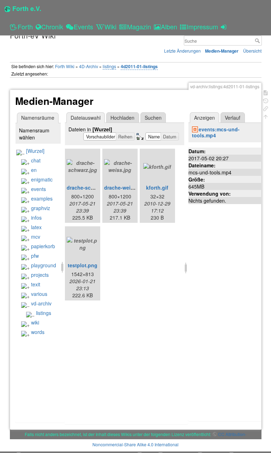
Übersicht (252, 51)
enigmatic (42, 179)
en (34, 169)
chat (36, 160)
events (38, 188)
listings (109, 66)
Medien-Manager (222, 51)
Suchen (153, 117)
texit (35, 284)
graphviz (40, 207)
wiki (35, 322)
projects (40, 274)
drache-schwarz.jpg (90, 187)
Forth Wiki (64, 66)
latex (36, 227)
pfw (35, 255)
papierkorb (43, 246)
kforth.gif (157, 187)
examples (42, 198)
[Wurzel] (35, 150)
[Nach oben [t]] (265, 116)
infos (36, 217)
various (39, 293)
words (37, 331)
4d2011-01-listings (139, 66)
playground (43, 265)
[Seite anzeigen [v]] (265, 92)
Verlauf (232, 117)
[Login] (224, 26)
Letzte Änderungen (182, 51)
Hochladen (122, 117)
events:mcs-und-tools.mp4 (216, 132)
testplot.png (82, 265)
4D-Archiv (88, 66)
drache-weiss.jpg (124, 187)
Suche (258, 40)
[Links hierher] (265, 108)
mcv (35, 236)
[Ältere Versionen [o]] (265, 100)
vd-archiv (41, 303)
